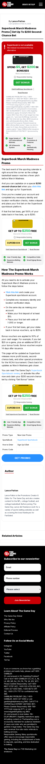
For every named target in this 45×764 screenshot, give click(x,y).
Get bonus (23, 82)
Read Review (23, 93)
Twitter (7, 653)
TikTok (7, 660)
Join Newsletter (22, 600)
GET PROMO (22, 458)
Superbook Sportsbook (28, 440)
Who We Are (9, 619)
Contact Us (8, 634)
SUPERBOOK (13, 243)
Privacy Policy (10, 623)
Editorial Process (11, 630)
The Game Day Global (13, 616)
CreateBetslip (28, 4)
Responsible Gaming (24, 77)
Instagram (8, 646)
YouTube (7, 649)
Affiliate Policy (10, 626)
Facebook (8, 656)
